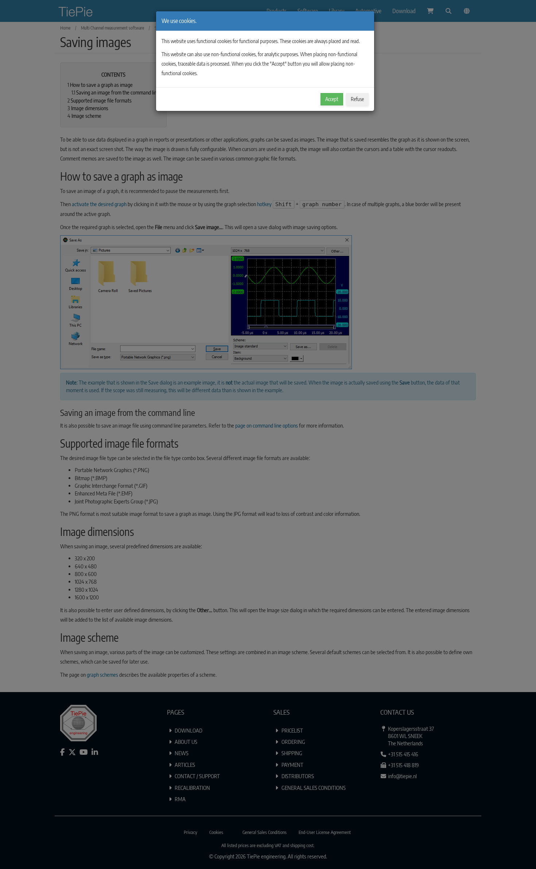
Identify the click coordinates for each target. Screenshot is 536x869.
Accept (331, 99)
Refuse (357, 99)
